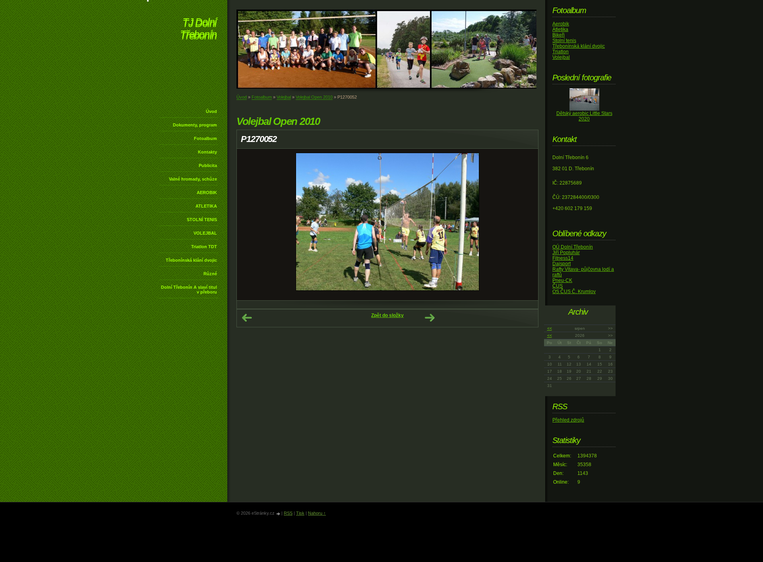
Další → (430, 318)
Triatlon (560, 51)
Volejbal (284, 97)
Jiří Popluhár (566, 252)
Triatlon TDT (204, 246)
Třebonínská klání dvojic (191, 260)
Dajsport (561, 263)
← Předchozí (247, 318)
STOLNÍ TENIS (202, 219)
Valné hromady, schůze (193, 179)
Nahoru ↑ (317, 513)
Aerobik (560, 24)
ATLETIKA (206, 206)
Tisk (300, 513)
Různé (210, 273)
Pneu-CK (562, 280)
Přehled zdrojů (568, 420)
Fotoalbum (205, 138)
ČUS (557, 286)
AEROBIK (207, 192)
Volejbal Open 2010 (314, 97)
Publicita (208, 165)
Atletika (560, 29)
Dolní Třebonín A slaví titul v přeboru (189, 289)
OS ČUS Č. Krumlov (574, 291)
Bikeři (558, 35)
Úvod (211, 111)
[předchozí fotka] (250, 224)
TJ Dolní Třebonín (198, 30)
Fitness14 (562, 258)
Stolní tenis (564, 40)
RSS (288, 513)
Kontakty (207, 152)
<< (549, 328)
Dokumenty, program (195, 125)
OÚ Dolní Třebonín (572, 247)
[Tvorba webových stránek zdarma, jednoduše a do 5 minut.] (278, 513)
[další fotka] (525, 224)
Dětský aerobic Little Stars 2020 (584, 116)
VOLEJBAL (205, 233)
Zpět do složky (387, 315)
